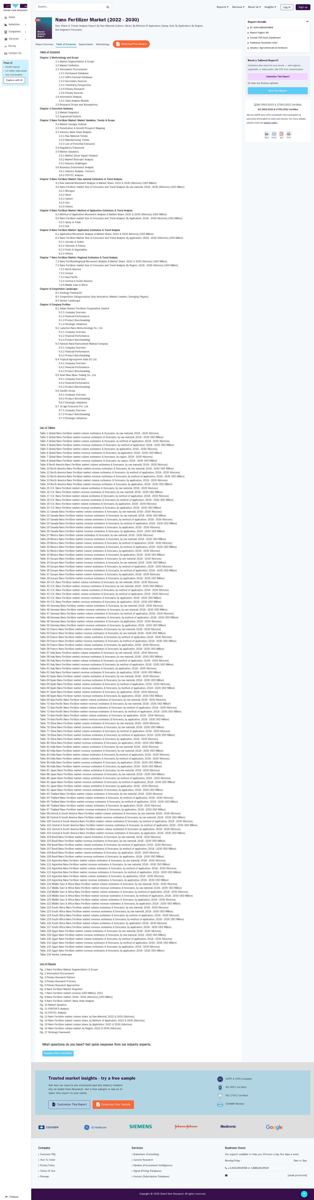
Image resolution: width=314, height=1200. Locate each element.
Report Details (257, 22)
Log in (286, 7)
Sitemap (44, 1177)
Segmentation (86, 44)
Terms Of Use (47, 1171)
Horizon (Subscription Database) (151, 1177)
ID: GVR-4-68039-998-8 (261, 28)
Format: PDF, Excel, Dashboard (265, 38)
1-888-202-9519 (260, 1168)
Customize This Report (277, 77)
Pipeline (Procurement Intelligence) (152, 1166)
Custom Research (143, 1160)
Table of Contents (66, 44)
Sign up (303, 7)
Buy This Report (278, 90)
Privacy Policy (47, 1166)
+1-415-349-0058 (237, 1168)
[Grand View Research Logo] (15, 7)
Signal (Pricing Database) (147, 1171)
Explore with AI (14, 80)
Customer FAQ (47, 1154)
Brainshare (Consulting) (146, 1154)
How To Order (47, 1160)
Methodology (102, 44)
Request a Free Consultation (58, 1053)
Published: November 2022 (264, 43)
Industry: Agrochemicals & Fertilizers (269, 48)
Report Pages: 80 (259, 33)
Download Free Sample (134, 44)
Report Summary (44, 44)
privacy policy (270, 123)
